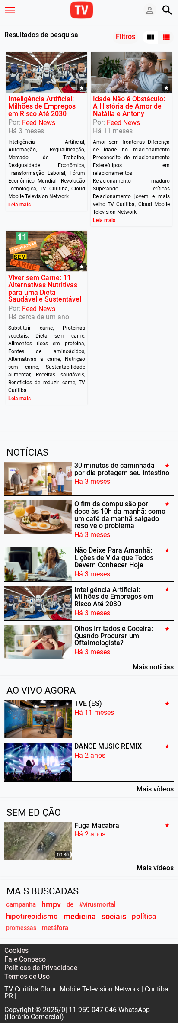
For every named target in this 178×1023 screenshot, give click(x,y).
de (70, 904)
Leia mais (19, 205)
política (144, 916)
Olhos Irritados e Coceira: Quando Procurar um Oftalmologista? (113, 635)
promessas (21, 928)
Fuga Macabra (96, 825)
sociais (114, 916)
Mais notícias (153, 667)
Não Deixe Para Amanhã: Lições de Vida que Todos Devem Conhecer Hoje (113, 557)
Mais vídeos (155, 789)
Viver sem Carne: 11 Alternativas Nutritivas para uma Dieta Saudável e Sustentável (44, 288)
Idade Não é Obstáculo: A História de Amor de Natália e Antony (129, 106)
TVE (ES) (88, 703)
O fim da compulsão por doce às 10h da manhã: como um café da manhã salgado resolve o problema (119, 515)
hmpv (51, 904)
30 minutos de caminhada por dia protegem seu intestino (121, 469)
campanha (21, 904)
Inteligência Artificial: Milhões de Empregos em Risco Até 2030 (42, 106)
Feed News (38, 123)
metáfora (55, 928)
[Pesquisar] (167, 9)
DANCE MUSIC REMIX (108, 746)
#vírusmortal (97, 904)
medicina (80, 916)
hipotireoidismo (32, 916)
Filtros (125, 36)
